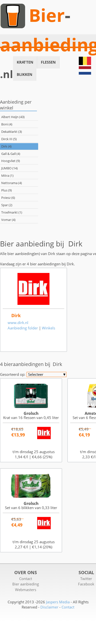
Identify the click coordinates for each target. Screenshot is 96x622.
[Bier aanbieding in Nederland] (85, 73)
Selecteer (47, 374)
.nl (6, 74)
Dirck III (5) (9, 139)
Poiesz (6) (8, 197)
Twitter (86, 578)
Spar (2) (6, 205)
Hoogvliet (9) (10, 161)
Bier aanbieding (25, 583)
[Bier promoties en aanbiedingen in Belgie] (85, 63)
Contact (25, 578)
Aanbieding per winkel (16, 104)
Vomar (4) (8, 219)
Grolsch (31, 413)
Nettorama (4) (11, 183)
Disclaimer (49, 607)
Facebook (86, 583)
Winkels (48, 327)
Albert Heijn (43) (13, 117)
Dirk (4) (6, 146)
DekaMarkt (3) (11, 131)
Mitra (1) (7, 175)
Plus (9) (6, 190)
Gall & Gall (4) (10, 153)
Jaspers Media (58, 601)
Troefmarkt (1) (11, 212)
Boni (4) (6, 124)
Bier (47, 15)
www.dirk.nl (18, 322)
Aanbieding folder (23, 327)
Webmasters (25, 589)
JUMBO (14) (9, 168)
